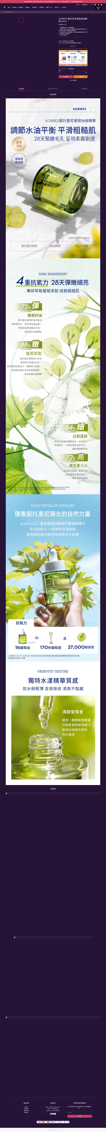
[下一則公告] (93, 1)
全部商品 (6, 12)
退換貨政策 (26, 1110)
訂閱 (80, 1116)
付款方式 (26, 1107)
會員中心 (57, 7)
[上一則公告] (12, 1)
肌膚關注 (27, 7)
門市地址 (64, 7)
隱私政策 (26, 1112)
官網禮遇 (34, 7)
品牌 (9, 7)
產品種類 (20, 7)
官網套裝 (41, 7)
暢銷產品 (14, 7)
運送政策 (26, 1108)
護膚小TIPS (49, 7)
